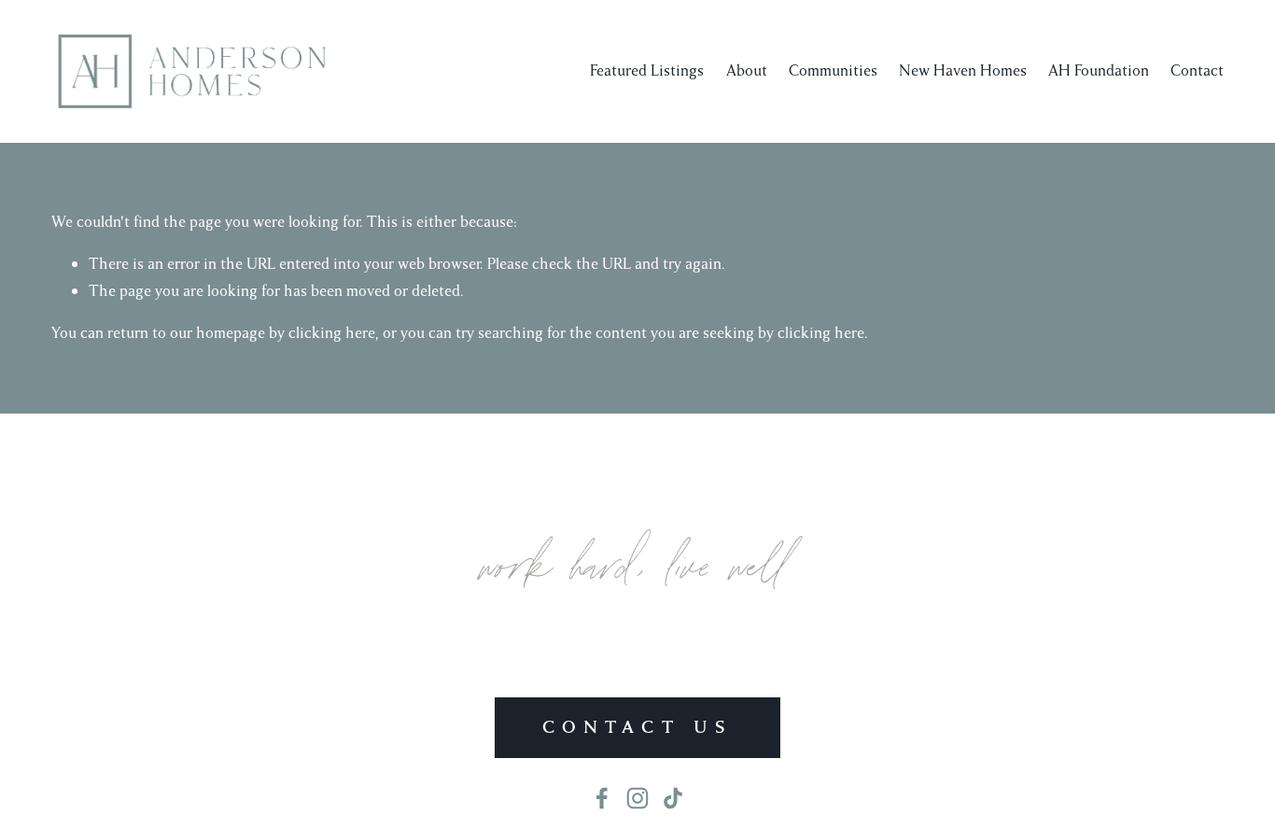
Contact (1197, 70)
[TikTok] (673, 798)
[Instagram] (637, 798)
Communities (833, 70)
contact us (637, 727)
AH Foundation (1098, 70)
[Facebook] (602, 798)
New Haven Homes (963, 70)
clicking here (331, 333)
